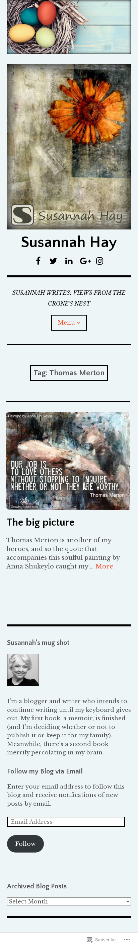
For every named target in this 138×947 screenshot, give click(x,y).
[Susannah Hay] (69, 27)
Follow (25, 844)
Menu (66, 322)
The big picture (40, 522)
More (104, 566)
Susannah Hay (69, 242)
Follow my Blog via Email (45, 771)
